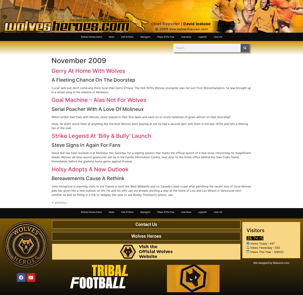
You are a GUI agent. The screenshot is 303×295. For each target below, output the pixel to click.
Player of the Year (165, 37)
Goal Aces (186, 37)
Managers (145, 37)
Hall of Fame (127, 37)
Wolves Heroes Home (91, 37)
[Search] (245, 48)
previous (59, 202)
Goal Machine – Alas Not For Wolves (99, 100)
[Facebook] (21, 277)
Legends (202, 37)
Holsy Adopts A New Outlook (90, 169)
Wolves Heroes (146, 236)
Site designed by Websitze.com (271, 263)
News (111, 37)
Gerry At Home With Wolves (88, 70)
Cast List (218, 37)
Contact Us (146, 224)
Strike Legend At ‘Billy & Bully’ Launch (101, 135)
